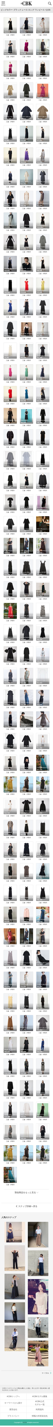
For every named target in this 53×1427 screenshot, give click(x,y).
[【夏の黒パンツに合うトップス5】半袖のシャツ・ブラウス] (15, 1312)
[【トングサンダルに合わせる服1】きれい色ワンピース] (38, 1353)
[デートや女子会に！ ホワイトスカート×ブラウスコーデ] (38, 1296)
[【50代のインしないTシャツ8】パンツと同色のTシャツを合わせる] (15, 1258)
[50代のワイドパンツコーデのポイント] (38, 1235)
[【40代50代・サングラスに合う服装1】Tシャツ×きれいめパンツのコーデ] (15, 1338)
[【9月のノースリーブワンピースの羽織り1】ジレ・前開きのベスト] (15, 1286)
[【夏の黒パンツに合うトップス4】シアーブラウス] (38, 1327)
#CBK (25, 1422)
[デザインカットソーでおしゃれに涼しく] (38, 1263)
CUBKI (26, 3)
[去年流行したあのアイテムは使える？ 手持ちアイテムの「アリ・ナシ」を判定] (15, 1232)
